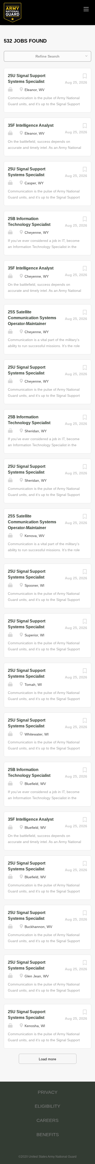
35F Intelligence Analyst (30, 125)
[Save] (84, 77)
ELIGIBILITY (47, 1106)
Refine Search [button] (47, 56)
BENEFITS (47, 1134)
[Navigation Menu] (86, 9)
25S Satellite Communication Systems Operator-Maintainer (32, 318)
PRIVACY (48, 1092)
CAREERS (47, 1120)
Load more (47, 1059)
